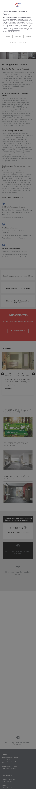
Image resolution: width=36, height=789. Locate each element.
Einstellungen (18, 36)
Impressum (22, 42)
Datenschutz (13, 42)
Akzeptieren (28, 36)
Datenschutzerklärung (14, 30)
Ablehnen (8, 36)
